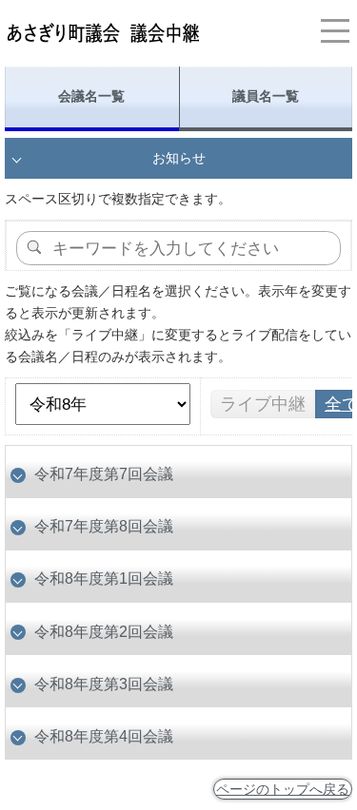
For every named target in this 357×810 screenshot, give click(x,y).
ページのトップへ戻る (282, 789)
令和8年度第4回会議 (103, 735)
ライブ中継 (263, 404)
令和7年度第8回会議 (103, 525)
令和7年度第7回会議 (103, 473)
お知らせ (179, 157)
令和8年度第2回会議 (103, 631)
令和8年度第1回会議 (103, 578)
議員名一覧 (265, 96)
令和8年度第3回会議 (103, 683)
